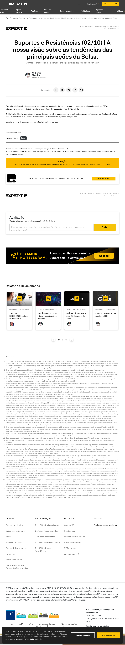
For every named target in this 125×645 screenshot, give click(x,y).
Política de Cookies (72, 542)
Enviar (105, 227)
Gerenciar (20, 639)
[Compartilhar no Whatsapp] (68, 89)
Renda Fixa (11, 554)
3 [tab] (66, 340)
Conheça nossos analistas (105, 525)
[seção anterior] (53, 339)
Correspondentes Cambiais (45, 625)
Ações (8, 536)
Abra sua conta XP (110, 4)
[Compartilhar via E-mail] (81, 89)
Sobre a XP (69, 525)
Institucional (69, 531)
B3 (12, 624)
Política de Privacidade (74, 536)
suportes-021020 (12, 138)
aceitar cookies (108, 635)
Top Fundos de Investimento (47, 542)
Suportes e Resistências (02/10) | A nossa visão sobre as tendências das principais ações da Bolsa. (79, 18)
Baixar (23, 138)
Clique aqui (103, 178)
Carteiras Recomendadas (46, 531)
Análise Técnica (19, 18)
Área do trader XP (72, 554)
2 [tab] (62, 340)
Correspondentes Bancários (68, 625)
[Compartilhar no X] (62, 89)
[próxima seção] (71, 339)
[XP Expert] (16, 3)
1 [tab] (59, 340)
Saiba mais (34, 639)
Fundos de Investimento (16, 548)
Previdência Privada (15, 559)
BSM (21, 624)
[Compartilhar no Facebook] (55, 89)
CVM (31, 624)
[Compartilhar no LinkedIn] (75, 89)
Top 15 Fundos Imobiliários (47, 525)
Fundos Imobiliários (14, 525)
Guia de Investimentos (16, 531)
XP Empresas (70, 548)
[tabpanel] (19, 310)
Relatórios (33, 18)
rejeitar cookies (83, 635)
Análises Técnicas (14, 542)
